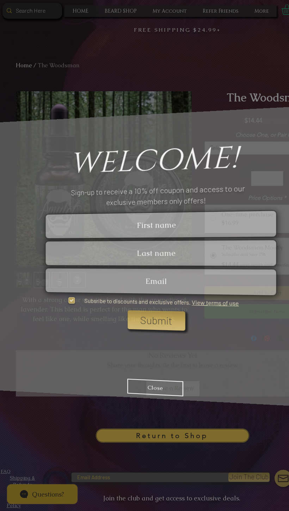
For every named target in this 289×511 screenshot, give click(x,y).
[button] (281, 136)
